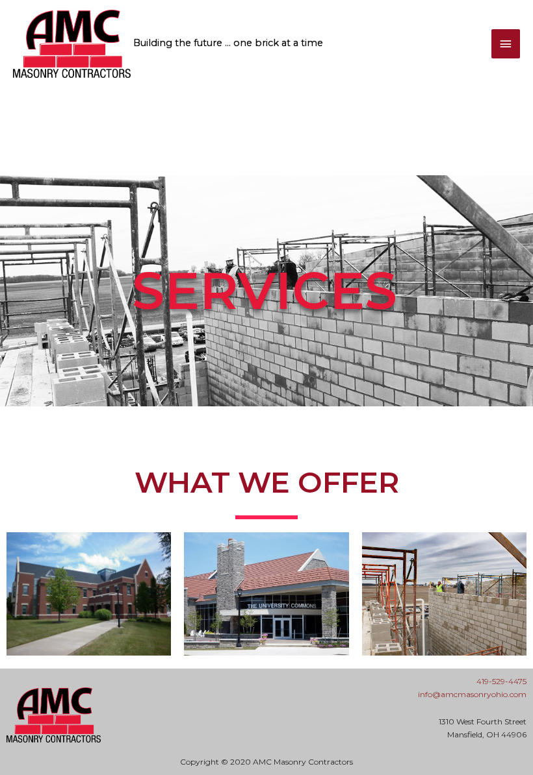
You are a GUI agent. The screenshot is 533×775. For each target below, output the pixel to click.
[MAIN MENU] (505, 44)
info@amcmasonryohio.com (472, 694)
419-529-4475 (501, 681)
